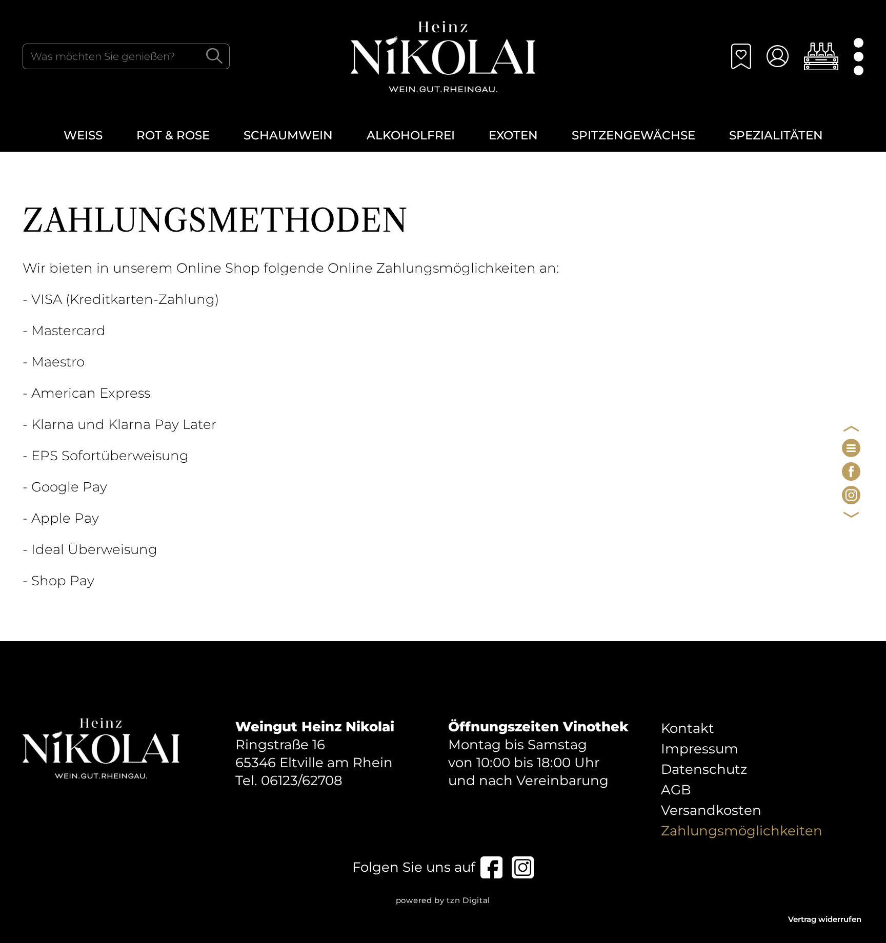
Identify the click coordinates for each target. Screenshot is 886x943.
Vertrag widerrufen (824, 919)
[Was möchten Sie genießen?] (214, 56)
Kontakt (687, 728)
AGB (676, 790)
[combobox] (126, 56)
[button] (821, 57)
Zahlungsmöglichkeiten (741, 831)
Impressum (699, 749)
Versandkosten (711, 810)
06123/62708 (302, 780)
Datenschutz (704, 769)
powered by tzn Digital (443, 900)
